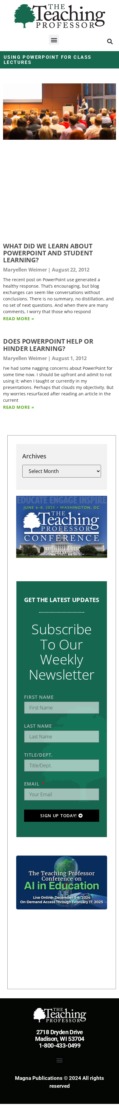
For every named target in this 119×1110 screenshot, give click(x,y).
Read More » (18, 318)
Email (32, 784)
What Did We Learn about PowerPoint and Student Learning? (48, 253)
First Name (39, 697)
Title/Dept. (38, 755)
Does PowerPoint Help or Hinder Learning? (48, 344)
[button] (54, 40)
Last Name (38, 726)
